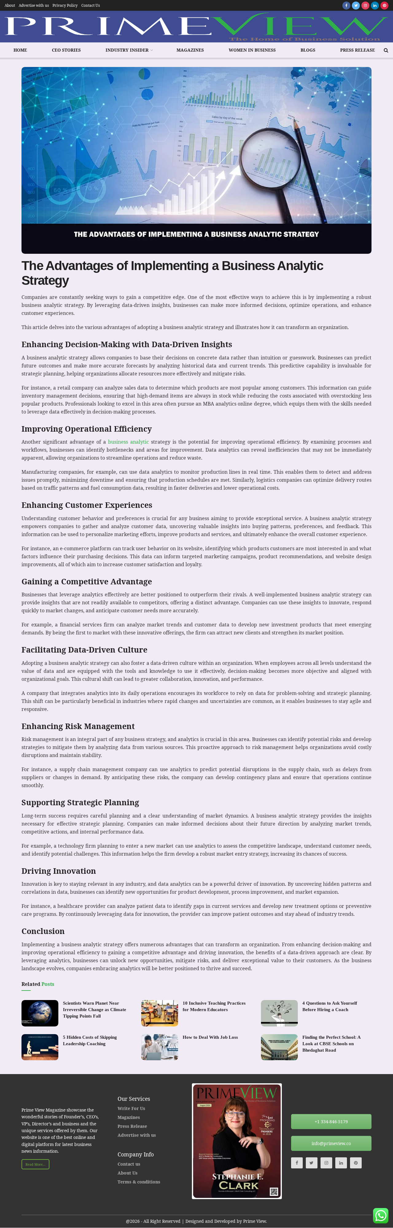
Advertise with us (34, 5)
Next (290, 1141)
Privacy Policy (65, 5)
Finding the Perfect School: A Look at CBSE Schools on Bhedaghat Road (331, 1044)
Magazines (190, 50)
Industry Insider (127, 50)
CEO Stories (66, 50)
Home (20, 50)
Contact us (129, 1164)
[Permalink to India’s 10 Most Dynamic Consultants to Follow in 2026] (237, 1141)
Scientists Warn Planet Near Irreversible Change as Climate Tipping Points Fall (94, 1009)
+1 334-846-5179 (331, 1121)
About (10, 5)
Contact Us (90, 5)
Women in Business (252, 50)
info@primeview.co (331, 1143)
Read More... (35, 1164)
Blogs (308, 50)
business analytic (128, 441)
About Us (128, 1173)
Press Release (357, 50)
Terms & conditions (139, 1182)
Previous (184, 1141)
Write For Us (131, 1108)
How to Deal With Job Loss (210, 1037)
